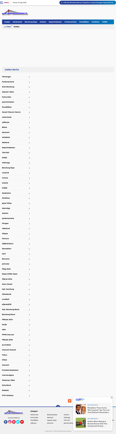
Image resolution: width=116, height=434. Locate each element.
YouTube (23, 425)
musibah (5, 299)
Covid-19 (5, 173)
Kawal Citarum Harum (11, 112)
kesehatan (6, 193)
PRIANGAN (6, 294)
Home (6, 3)
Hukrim (43, 22)
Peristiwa (95, 22)
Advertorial (17, 22)
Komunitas (6, 97)
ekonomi (5, 132)
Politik (104, 22)
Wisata (5, 234)
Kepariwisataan (55, 22)
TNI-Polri (5, 153)
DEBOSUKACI (7, 244)
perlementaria (8, 218)
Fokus (4, 355)
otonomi (5, 365)
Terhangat (6, 77)
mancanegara (8, 375)
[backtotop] (58, 407)
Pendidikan (84, 22)
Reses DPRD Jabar (9, 274)
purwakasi (6, 345)
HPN (4, 330)
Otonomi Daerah (9, 350)
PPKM (4, 360)
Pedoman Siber (8, 380)
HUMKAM (6, 137)
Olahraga (6, 163)
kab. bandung (8, 289)
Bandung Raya (31, 22)
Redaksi (5, 390)
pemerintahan (8, 102)
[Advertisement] (58, 47)
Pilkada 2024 (7, 320)
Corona (5, 178)
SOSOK (5, 183)
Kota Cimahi (7, 284)
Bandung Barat (8, 314)
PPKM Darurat (8, 335)
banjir (4, 325)
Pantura (5, 239)
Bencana (6, 259)
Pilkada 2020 (7, 340)
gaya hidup (7, 203)
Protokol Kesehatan (10, 370)
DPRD (4, 158)
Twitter (19, 425)
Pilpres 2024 (7, 279)
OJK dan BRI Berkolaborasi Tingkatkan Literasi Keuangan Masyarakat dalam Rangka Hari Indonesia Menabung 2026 (88, 2)
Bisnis (4, 127)
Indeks (7, 22)
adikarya (5, 122)
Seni (4, 254)
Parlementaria (71, 22)
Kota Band (6, 385)
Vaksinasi (6, 228)
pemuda (5, 264)
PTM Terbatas (7, 395)
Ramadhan (6, 249)
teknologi (6, 208)
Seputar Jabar (8, 92)
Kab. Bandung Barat (10, 309)
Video (8, 27)
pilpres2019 (6, 304)
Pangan (5, 223)
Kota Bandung (8, 87)
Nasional (5, 142)
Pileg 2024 (6, 269)
